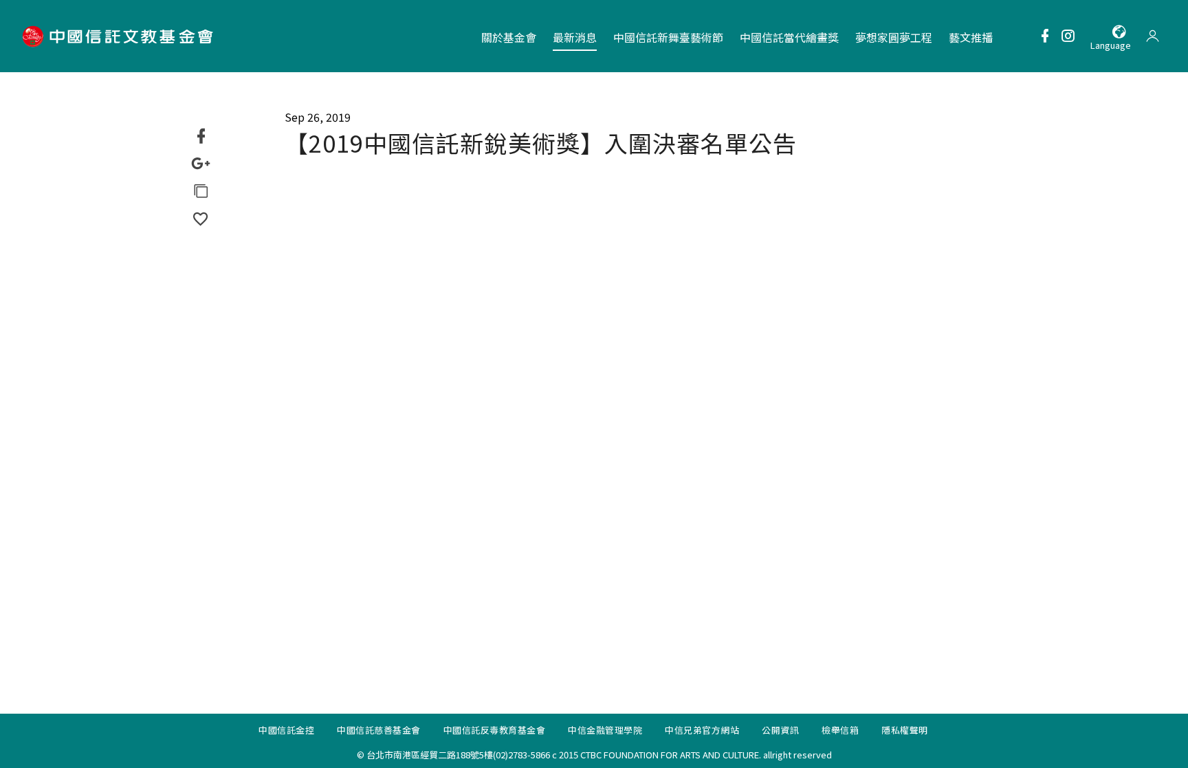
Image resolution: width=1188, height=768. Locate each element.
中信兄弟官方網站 (702, 729)
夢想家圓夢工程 (893, 37)
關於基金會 (508, 37)
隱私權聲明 (904, 729)
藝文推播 (971, 37)
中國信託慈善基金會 (379, 729)
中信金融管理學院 (605, 729)
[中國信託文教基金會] (119, 36)
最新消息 (575, 37)
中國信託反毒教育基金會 (494, 729)
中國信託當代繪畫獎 (789, 37)
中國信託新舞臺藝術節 (668, 37)
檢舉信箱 (840, 729)
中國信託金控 (286, 729)
